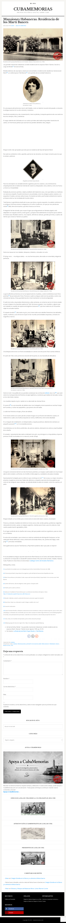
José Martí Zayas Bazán (32, 644)
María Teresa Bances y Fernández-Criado (48, 644)
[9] (10, 405)
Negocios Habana (28, 899)
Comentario (7, 661)
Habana (13, 642)
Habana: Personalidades (19, 644)
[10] (15, 423)
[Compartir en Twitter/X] (32, 636)
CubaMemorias (33, 9)
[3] (26, 72)
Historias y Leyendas (47, 899)
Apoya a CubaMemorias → (11, 792)
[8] (56, 392)
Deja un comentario (21, 25)
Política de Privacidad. (10, 899)
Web (4, 694)
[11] (42, 477)
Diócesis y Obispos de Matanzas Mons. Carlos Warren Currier (29, 888)
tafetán (47, 393)
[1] (13, 66)
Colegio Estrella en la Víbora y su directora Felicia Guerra (28, 878)
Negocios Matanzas (28, 901)
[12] (7, 541)
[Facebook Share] (29, 636)
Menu (34, 3)
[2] (7, 72)
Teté (12, 645)
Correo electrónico (9, 686)
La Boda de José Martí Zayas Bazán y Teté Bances (28, 631)
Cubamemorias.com (38, 920)
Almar (7, 878)
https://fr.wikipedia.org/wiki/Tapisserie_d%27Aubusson (16, 594)
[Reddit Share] (36, 636)
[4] (7, 206)
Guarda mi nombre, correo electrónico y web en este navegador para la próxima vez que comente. (29, 706)
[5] (9, 295)
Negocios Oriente (37, 901)
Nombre (6, 678)
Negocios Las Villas (37, 899)
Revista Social (6, 645)
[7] (15, 312)
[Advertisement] (33, 137)
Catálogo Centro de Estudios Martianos (41, 561)
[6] (39, 306)
